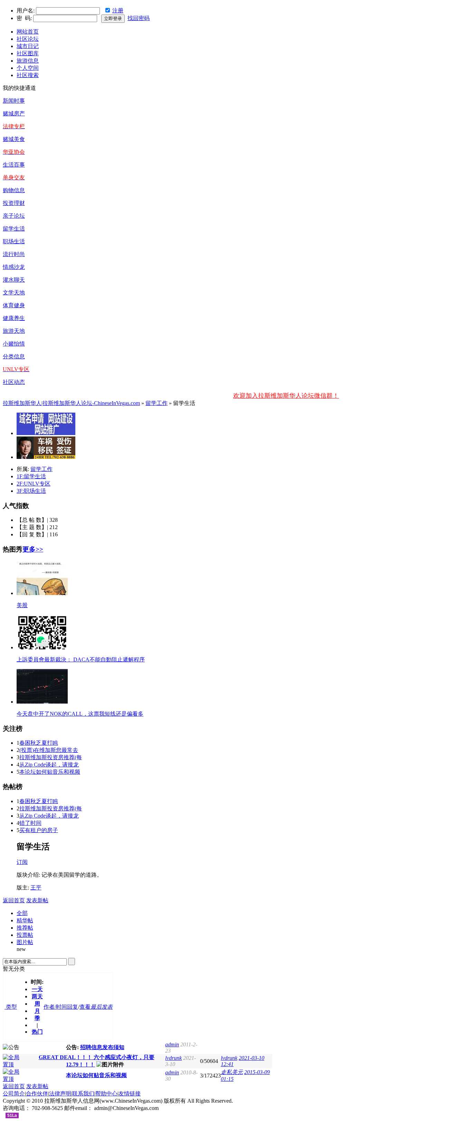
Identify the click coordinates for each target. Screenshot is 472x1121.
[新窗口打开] (14, 1064)
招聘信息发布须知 (102, 1047)
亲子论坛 (14, 216)
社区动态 (14, 382)
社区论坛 (28, 39)
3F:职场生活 (31, 491)
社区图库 (28, 53)
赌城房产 (14, 113)
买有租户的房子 (38, 830)
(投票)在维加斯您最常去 (48, 750)
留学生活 (14, 229)
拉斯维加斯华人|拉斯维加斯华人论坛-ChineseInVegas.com (71, 403)
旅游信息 (28, 61)
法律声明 (60, 1093)
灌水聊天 (14, 280)
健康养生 (14, 318)
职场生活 (14, 241)
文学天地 (14, 292)
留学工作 (156, 403)
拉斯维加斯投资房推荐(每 (50, 757)
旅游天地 (14, 331)
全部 (22, 913)
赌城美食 (14, 139)
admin (172, 1044)
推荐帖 (25, 928)
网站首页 (28, 32)
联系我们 (83, 1093)
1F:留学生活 (31, 476)
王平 (35, 888)
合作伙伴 (37, 1093)
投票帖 (25, 935)
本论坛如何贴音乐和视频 (49, 772)
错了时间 (30, 823)
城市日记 (28, 46)
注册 (117, 10)
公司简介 (14, 1093)
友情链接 (130, 1093)
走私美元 (232, 1072)
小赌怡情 (14, 344)
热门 (37, 1032)
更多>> (32, 549)
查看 (85, 1007)
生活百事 (14, 165)
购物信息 (14, 190)
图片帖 (25, 942)
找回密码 (139, 18)
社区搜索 (28, 75)
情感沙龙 (14, 267)
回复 (72, 1007)
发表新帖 (37, 900)
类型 (10, 1007)
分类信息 (14, 356)
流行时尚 (14, 254)
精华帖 (25, 920)
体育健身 (14, 305)
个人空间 (28, 68)
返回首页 (14, 900)
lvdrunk (173, 1058)
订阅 (22, 862)
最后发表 (102, 1007)
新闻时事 (14, 101)
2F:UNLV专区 (33, 484)
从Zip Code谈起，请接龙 (49, 764)
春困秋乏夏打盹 (38, 743)
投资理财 (14, 203)
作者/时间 (55, 1007)
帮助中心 (106, 1093)
